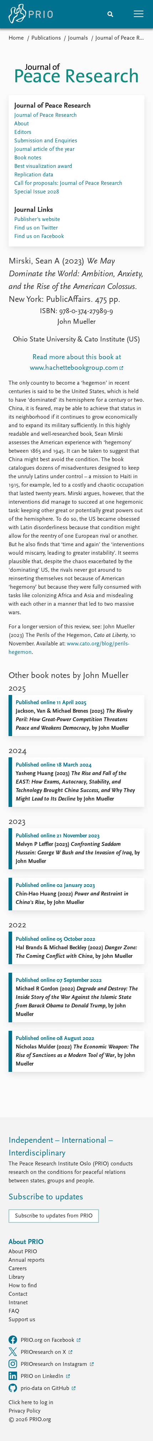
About (21, 124)
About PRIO (23, 1252)
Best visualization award (43, 166)
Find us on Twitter (36, 228)
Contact (18, 1294)
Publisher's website (37, 219)
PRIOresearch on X (44, 1352)
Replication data (33, 175)
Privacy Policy (24, 1411)
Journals (78, 38)
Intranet (18, 1303)
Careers (18, 1269)
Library (16, 1277)
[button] (139, 14)
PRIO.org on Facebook (48, 1340)
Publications (46, 38)
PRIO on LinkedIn (43, 1376)
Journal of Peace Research (45, 115)
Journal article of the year (44, 149)
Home (16, 38)
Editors (22, 132)
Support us (22, 1320)
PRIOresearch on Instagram (55, 1364)
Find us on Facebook (39, 236)
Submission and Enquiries (45, 141)
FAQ (14, 1311)
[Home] (31, 14)
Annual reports (26, 1260)
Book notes (27, 158)
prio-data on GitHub (45, 1388)
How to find (23, 1286)
